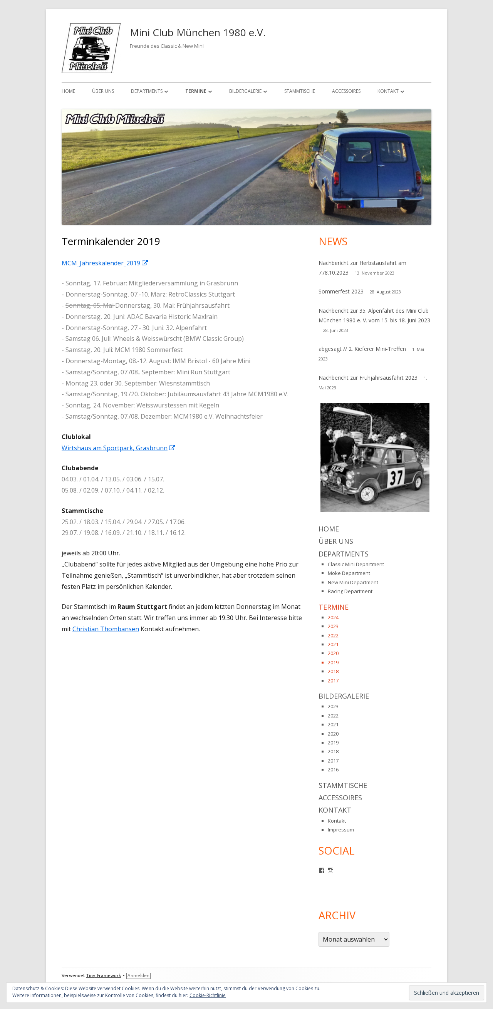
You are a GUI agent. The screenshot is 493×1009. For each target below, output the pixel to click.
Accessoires (346, 91)
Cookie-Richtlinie (207, 995)
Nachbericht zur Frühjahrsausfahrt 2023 (368, 377)
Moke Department (349, 573)
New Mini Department (353, 582)
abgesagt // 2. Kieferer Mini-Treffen (362, 348)
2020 (333, 653)
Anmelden (138, 975)
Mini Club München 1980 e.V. (198, 32)
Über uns (103, 91)
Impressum (341, 829)
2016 (333, 769)
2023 (333, 626)
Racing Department (350, 591)
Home (68, 91)
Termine (195, 91)
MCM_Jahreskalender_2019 (105, 263)
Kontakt (388, 91)
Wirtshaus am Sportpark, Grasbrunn (119, 448)
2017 (333, 680)
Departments (147, 91)
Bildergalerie (245, 91)
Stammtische (299, 91)
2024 (333, 617)
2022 (333, 635)
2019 (333, 662)
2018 (333, 671)
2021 (333, 644)
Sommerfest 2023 (341, 291)
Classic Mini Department (356, 564)
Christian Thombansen (105, 629)
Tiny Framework (103, 975)
